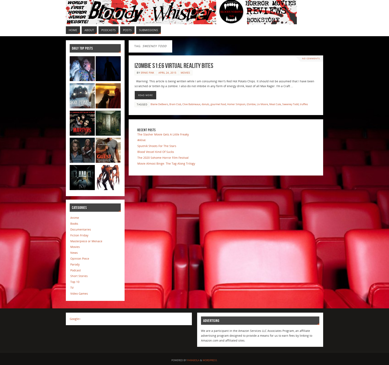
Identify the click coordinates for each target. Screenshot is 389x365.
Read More (145, 95)
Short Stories (79, 276)
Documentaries (80, 229)
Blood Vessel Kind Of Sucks (155, 152)
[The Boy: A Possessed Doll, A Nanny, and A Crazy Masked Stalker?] (82, 178)
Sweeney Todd (290, 104)
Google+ (75, 319)
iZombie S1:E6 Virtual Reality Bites (174, 65)
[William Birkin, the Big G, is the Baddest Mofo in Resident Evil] (108, 178)
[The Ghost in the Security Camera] (108, 124)
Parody (75, 264)
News (74, 253)
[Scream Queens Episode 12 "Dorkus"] (108, 96)
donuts (205, 104)
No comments (311, 58)
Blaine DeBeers (159, 104)
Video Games (79, 293)
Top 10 (74, 282)
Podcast (75, 270)
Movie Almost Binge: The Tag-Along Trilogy (166, 163)
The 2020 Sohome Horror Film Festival (163, 158)
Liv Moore (262, 104)
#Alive (141, 140)
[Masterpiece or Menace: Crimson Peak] (82, 96)
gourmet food (218, 104)
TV (72, 288)
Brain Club (175, 104)
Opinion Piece (79, 258)
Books (74, 223)
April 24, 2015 (167, 72)
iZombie (251, 104)
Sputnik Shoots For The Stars (156, 146)
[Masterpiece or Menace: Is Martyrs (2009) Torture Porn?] (82, 124)
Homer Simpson (236, 104)
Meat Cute (275, 104)
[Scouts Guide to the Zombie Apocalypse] (82, 69)
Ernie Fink (147, 72)
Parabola (193, 360)
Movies (185, 72)
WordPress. (210, 360)
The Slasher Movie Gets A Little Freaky (163, 134)
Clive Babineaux (191, 104)
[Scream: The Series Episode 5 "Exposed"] (82, 151)
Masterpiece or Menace (86, 241)
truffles (304, 104)
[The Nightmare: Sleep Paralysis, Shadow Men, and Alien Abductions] (108, 69)
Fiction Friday (79, 235)
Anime (74, 218)
